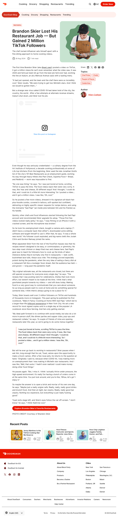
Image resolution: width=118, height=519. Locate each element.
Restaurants (57, 4)
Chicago (103, 471)
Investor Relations (84, 499)
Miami (102, 479)
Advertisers (70, 499)
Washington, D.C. (106, 475)
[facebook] (95, 67)
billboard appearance (37, 303)
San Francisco (105, 467)
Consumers (27, 499)
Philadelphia (90, 475)
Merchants (47, 499)
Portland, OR (90, 484)
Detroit (102, 492)
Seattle (102, 484)
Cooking (23, 4)
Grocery (33, 4)
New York (89, 467)
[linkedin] (88, 67)
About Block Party (63, 467)
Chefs (95, 75)
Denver (102, 488)
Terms (46, 513)
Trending (69, 4)
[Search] (90, 4)
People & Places (88, 79)
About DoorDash (13, 499)
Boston (88, 479)
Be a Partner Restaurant (66, 484)
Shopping (44, 4)
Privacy (52, 513)
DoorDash (113, 513)
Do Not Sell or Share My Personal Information (72, 513)
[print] (102, 67)
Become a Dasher (63, 479)
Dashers (37, 499)
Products (60, 475)
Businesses (58, 499)
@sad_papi (47, 67)
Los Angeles (90, 471)
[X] (91, 67)
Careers (97, 499)
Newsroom (106, 499)
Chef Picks (86, 75)
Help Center (59, 504)
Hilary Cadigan (94, 95)
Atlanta (88, 488)
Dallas (88, 492)
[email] (99, 67)
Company (60, 471)
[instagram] (14, 475)
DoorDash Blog (10, 15)
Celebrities (86, 83)
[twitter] (5, 475)
